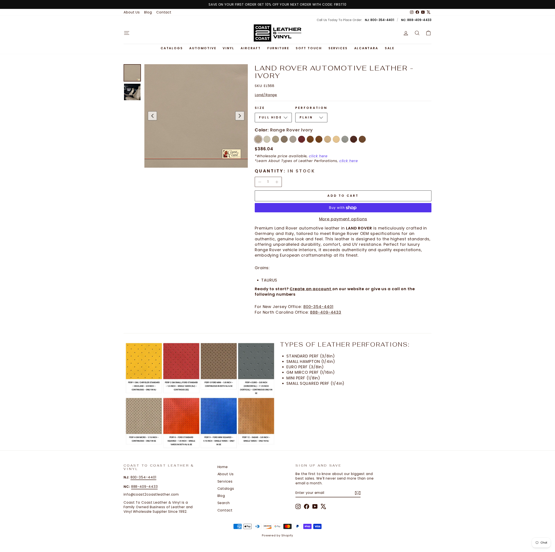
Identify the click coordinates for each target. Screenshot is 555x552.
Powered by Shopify (277, 535)
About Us (132, 12)
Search (223, 503)
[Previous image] (152, 115)
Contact (163, 12)
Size (260, 108)
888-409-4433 (325, 312)
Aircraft (251, 48)
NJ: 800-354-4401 (379, 20)
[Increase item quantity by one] (277, 182)
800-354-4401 (318, 306)
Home (222, 467)
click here (318, 156)
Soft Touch (309, 48)
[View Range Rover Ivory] (132, 73)
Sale (389, 48)
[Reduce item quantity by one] (260, 182)
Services (338, 48)
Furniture (278, 48)
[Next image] (239, 115)
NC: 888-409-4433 (416, 20)
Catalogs (172, 48)
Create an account (310, 289)
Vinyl (228, 48)
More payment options (343, 219)
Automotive (202, 48)
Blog (148, 12)
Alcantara (366, 48)
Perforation (311, 108)
